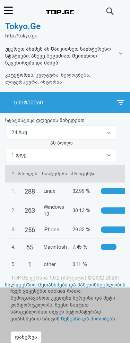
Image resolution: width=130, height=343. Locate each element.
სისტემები (28, 103)
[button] (61, 132)
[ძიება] (110, 11)
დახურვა (26, 337)
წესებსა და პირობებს (88, 318)
